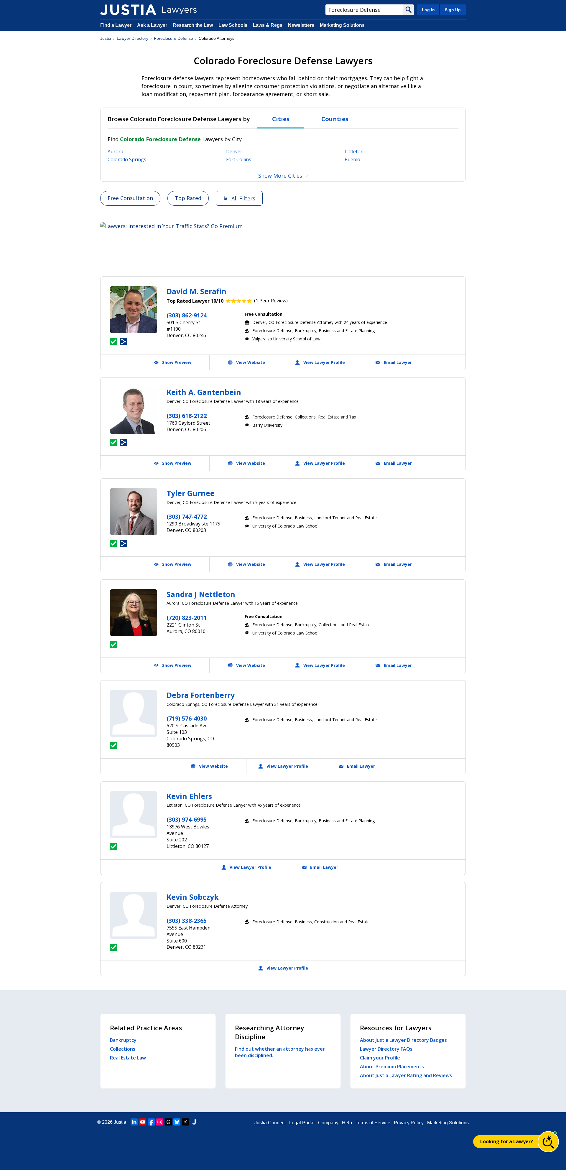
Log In (428, 9)
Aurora (115, 151)
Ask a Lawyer (152, 25)
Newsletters (301, 25)
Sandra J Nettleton (201, 594)
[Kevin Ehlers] (133, 814)
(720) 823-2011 (187, 618)
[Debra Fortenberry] (133, 713)
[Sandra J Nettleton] (133, 612)
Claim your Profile (380, 1057)
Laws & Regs (267, 25)
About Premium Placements (392, 1066)
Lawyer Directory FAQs (386, 1049)
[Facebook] (151, 1121)
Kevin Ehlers (189, 796)
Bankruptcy (123, 1040)
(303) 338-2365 (187, 921)
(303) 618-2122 (187, 416)
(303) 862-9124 (187, 315)
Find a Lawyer (115, 25)
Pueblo (352, 159)
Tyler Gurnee (191, 493)
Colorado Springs (127, 159)
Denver (234, 151)
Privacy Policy (409, 1122)
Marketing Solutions (342, 25)
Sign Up (453, 9)
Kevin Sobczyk (193, 897)
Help (347, 1122)
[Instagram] (159, 1121)
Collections (122, 1049)
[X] (185, 1121)
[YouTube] (142, 1121)
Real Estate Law (128, 1057)
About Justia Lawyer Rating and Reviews (406, 1075)
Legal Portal (302, 1122)
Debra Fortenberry (201, 695)
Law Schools (232, 25)
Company (328, 1122)
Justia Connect (270, 1122)
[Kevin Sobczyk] (133, 915)
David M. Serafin (196, 291)
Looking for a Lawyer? (506, 1141)
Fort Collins (238, 159)
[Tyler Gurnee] (133, 511)
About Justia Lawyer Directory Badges (403, 1040)
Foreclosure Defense (173, 38)
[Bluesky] (176, 1121)
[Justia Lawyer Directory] (128, 9)
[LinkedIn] (134, 1121)
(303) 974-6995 (187, 819)
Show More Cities (280, 175)
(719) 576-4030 (187, 718)
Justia (105, 38)
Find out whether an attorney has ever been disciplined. (280, 1052)
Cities (280, 119)
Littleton (354, 151)
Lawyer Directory (132, 38)
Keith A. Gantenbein (204, 392)
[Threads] (168, 1121)
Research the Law (193, 25)
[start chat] (548, 1141)
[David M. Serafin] (133, 309)
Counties (334, 119)
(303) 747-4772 (187, 516)
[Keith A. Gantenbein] (133, 410)
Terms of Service (373, 1122)
